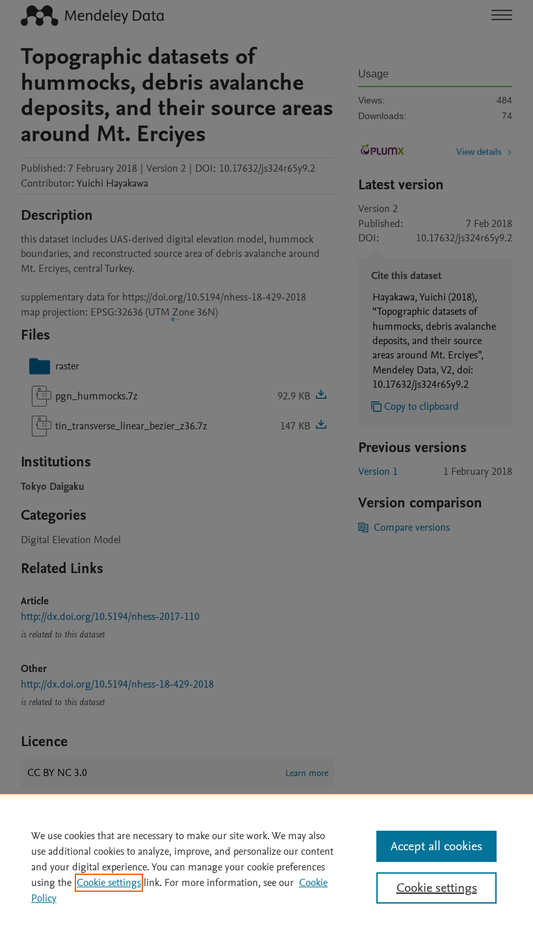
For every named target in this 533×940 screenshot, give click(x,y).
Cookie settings (109, 883)
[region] (266, 866)
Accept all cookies (436, 846)
